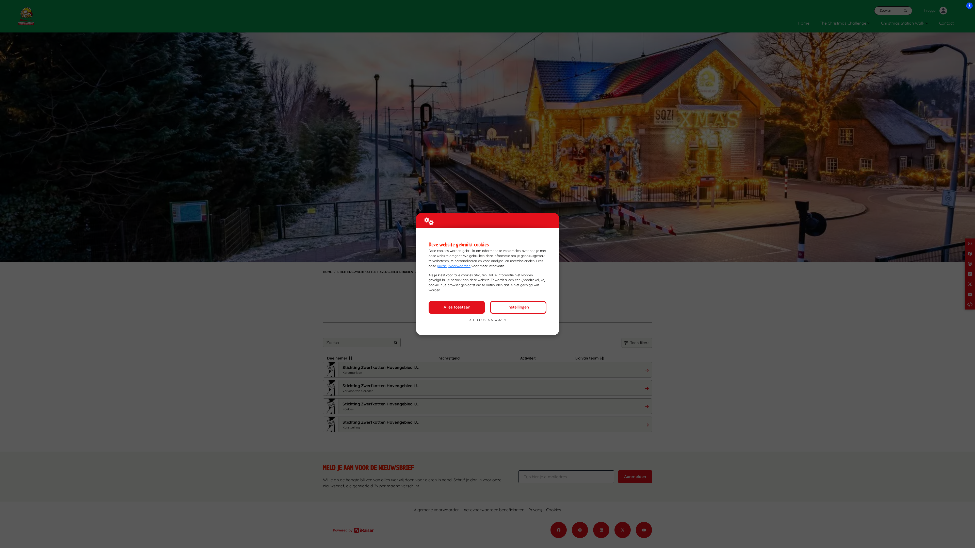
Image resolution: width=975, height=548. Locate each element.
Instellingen (518, 307)
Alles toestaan (457, 307)
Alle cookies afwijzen (487, 320)
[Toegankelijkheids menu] (969, 6)
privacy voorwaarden (453, 266)
